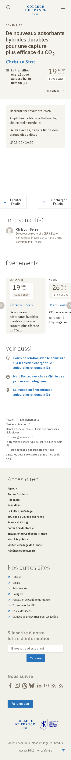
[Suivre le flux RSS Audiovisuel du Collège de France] (60, 685)
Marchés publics (18, 539)
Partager (55, 91)
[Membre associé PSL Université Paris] (49, 724)
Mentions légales (42, 743)
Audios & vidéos (17, 494)
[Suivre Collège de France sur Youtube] (46, 685)
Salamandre (19, 588)
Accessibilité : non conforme (35, 750)
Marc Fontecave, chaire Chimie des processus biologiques (38, 378)
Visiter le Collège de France (25, 545)
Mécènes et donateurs (21, 550)
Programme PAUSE (23, 605)
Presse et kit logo (18, 522)
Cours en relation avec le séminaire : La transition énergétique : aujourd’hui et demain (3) (39, 363)
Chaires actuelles (16, 424)
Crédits (58, 743)
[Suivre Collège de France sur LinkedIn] (39, 685)
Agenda (12, 488)
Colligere (17, 594)
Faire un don (20, 704)
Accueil (10, 419)
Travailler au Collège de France (27, 533)
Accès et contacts (19, 743)
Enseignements (20, 437)
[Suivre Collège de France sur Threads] (24, 685)
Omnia (16, 582)
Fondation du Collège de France (31, 599)
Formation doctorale (21, 528)
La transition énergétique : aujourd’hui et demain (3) (21, 76)
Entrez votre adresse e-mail (27, 648)
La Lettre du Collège (20, 511)
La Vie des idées (22, 611)
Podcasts (14, 500)
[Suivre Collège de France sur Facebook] (10, 685)
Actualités (14, 505)
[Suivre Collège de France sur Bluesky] (31, 685)
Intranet (17, 577)
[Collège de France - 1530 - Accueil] (35, 10)
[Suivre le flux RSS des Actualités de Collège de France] (53, 685)
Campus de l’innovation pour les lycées (35, 616)
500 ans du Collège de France (26, 516)
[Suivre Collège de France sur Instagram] (17, 685)
